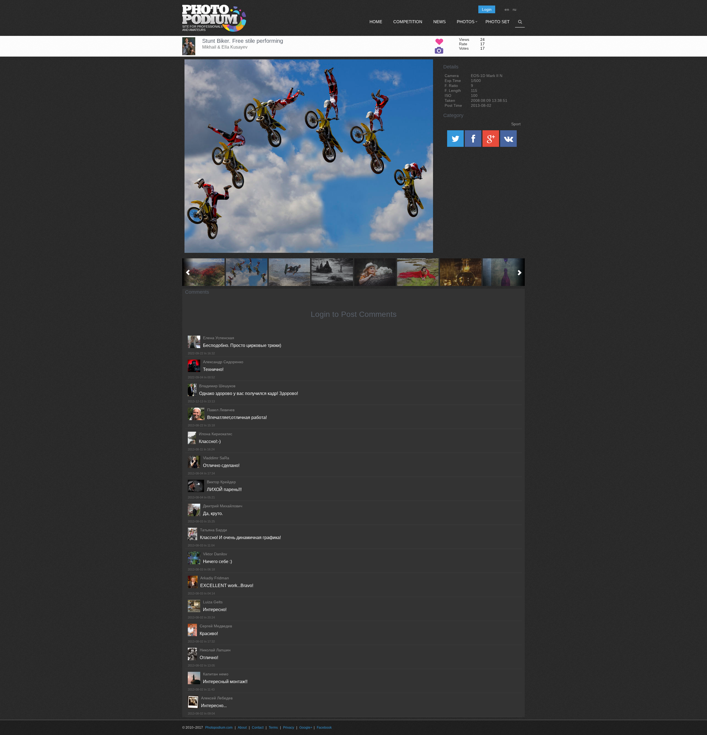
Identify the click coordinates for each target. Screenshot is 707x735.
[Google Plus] (491, 140)
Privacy (288, 727)
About (242, 727)
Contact (257, 727)
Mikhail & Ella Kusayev (224, 47)
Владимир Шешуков (217, 386)
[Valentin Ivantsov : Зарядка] (503, 272)
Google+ (305, 727)
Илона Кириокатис (215, 434)
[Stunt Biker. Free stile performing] (422, 73)
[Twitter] (456, 140)
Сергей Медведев (216, 626)
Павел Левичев (220, 410)
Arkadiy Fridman (214, 578)
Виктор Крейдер (221, 482)
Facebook (324, 727)
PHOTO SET (498, 21)
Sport (516, 124)
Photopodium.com (219, 727)
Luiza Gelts (213, 602)
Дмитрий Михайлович (222, 506)
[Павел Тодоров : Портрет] (374, 272)
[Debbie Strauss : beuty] (417, 272)
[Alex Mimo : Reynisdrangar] (332, 272)
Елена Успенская (218, 338)
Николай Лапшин (215, 650)
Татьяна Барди (213, 530)
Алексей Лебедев (217, 698)
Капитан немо (215, 674)
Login (487, 9)
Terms (273, 727)
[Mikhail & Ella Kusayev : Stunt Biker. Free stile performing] (246, 272)
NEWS (439, 21)
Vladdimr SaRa (216, 458)
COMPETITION (407, 21)
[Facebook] (473, 140)
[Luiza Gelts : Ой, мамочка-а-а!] (289, 272)
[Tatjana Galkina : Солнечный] (460, 272)
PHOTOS (465, 21)
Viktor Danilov (215, 554)
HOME (376, 21)
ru (514, 9)
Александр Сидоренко (223, 362)
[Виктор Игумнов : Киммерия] (203, 272)
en (507, 9)
